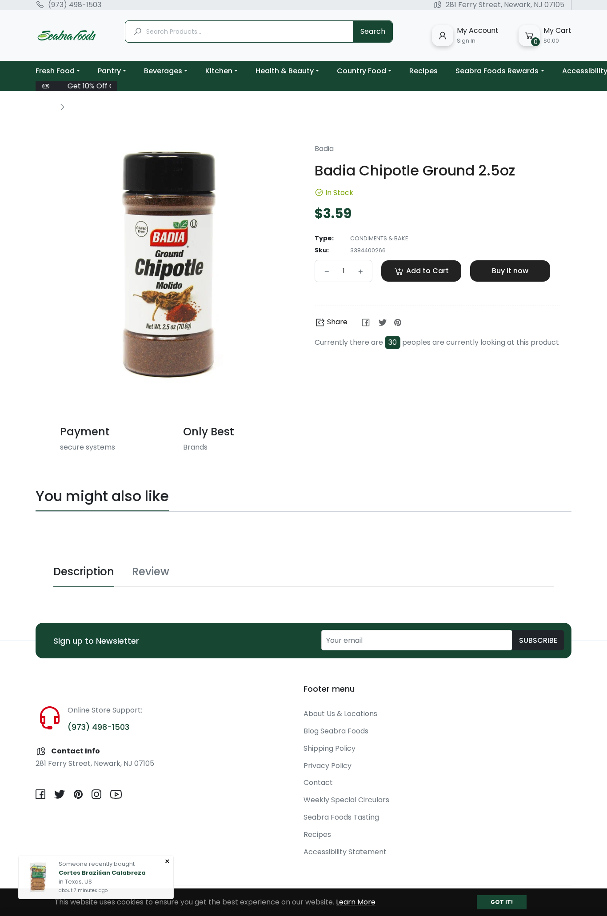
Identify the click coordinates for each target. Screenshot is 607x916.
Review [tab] (150, 571)
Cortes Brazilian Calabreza (102, 871)
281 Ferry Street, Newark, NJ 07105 (505, 5)
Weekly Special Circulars (346, 800)
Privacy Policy (327, 766)
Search (372, 31)
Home (45, 106)
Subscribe (538, 640)
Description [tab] (83, 571)
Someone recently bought (97, 862)
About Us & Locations (340, 714)
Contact (318, 782)
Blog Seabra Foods (336, 731)
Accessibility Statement (345, 852)
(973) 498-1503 (74, 5)
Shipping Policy (329, 748)
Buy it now (510, 271)
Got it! (502, 902)
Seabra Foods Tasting (341, 817)
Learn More (355, 902)
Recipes (317, 834)
